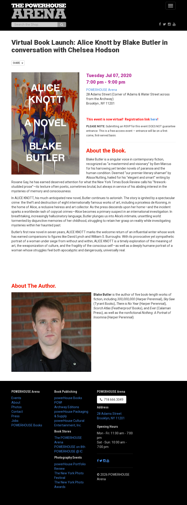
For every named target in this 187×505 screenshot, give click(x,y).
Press (15, 416)
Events (16, 398)
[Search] (61, 24)
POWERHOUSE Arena (101, 90)
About (15, 402)
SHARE (17, 63)
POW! (58, 402)
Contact (17, 411)
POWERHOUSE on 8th (69, 447)
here (154, 119)
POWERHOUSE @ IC (68, 451)
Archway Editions (66, 407)
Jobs (14, 420)
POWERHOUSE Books (26, 425)
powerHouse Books (68, 398)
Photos (16, 407)
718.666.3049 (112, 399)
